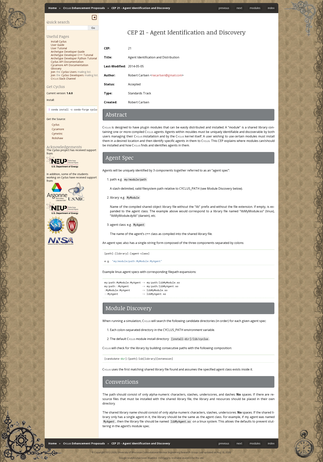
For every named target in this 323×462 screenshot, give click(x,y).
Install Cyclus (59, 41)
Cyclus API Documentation (67, 61)
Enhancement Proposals (84, 8)
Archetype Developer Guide (68, 51)
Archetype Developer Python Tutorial (74, 58)
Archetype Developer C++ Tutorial (72, 55)
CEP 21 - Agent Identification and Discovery (140, 8)
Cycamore (58, 129)
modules (255, 8)
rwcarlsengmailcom (167, 75)
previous (224, 8)
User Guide (57, 45)
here (165, 458)
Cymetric (57, 133)
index (271, 8)
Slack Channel (63, 78)
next (239, 8)
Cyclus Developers (72, 75)
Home (52, 8)
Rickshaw (57, 138)
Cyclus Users (69, 72)
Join (53, 72)
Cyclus (55, 124)
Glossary (56, 68)
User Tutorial (59, 48)
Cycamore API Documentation (69, 65)
